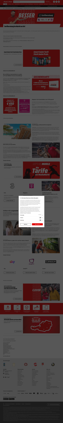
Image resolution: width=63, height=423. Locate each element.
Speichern (25, 224)
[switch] (40, 217)
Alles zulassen (37, 224)
